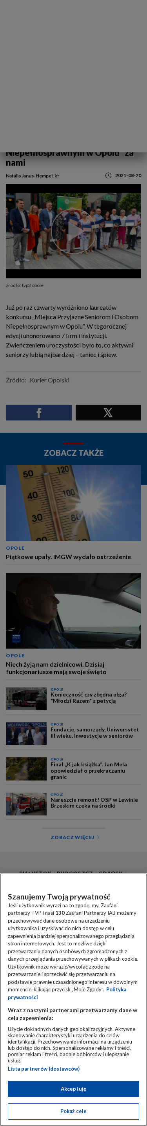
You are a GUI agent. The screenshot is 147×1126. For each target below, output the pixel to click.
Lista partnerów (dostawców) (44, 1069)
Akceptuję (73, 1089)
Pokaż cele (73, 1111)
